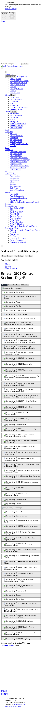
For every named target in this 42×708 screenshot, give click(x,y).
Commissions (14, 178)
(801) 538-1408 (19, 704)
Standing (13, 184)
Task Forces (14, 188)
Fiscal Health (14, 214)
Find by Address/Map (17, 85)
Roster (12, 103)
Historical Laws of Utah (18, 162)
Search (4, 13)
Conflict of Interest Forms (19, 107)
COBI (12, 210)
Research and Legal (12, 228)
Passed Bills (14, 138)
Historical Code (15, 170)
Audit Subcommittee (17, 196)
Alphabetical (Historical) (18, 83)
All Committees (10, 174)
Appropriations (15, 176)
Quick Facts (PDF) (16, 212)
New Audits (14, 194)
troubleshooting (7, 645)
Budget (8, 204)
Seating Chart (14, 105)
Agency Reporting (16, 240)
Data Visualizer (15, 218)
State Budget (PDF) (17, 208)
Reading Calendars (16, 89)
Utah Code (9, 150)
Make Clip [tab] (24, 285)
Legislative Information (18, 238)
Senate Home (14, 114)
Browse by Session (16, 136)
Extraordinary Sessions (18, 124)
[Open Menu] (2, 68)
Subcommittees (15, 186)
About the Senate (16, 116)
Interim (12, 182)
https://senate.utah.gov (13, 706)
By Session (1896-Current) (19, 81)
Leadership (14, 101)
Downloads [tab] (16, 285)
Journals (13, 91)
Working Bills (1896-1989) (19, 144)
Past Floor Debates (16, 109)
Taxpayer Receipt (16, 216)
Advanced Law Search (18, 168)
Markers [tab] (4, 285)
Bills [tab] (9, 285)
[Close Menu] (6, 72)
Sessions (13, 87)
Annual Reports (15, 200)
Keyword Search (16, 140)
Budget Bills (14, 220)
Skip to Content (10, 9)
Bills (7, 130)
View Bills (9, 132)
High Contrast (18, 256)
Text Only (29, 256)
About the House (16, 99)
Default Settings (7, 256)
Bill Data (13, 146)
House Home (14, 97)
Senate (7, 111)
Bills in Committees (17, 190)
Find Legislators (15, 79)
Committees (9, 172)
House (7, 95)
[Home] (21, 66)
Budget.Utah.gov (11, 206)
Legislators (9, 74)
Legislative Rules (16, 164)
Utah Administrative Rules (19, 166)
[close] (2, 246)
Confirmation (14, 180)
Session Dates (15, 93)
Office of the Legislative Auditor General (24, 202)
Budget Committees (17, 222)
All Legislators (10, 76)
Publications (14, 234)
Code (7, 148)
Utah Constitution (16, 156)
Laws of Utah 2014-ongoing (20, 160)
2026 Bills (13, 134)
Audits (7, 192)
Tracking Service (16, 142)
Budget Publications (17, 224)
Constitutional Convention (19, 158)
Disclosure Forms (16, 128)
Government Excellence (18, 198)
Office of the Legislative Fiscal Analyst (23, 226)
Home (7, 264)
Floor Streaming (11, 268)
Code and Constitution (18, 152)
